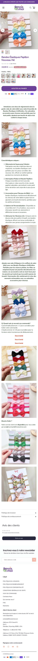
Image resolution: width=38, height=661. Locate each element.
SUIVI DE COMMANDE (10, 593)
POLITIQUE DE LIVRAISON (11, 581)
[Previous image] (3, 30)
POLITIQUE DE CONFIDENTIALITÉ (13, 587)
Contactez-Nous (7, 596)
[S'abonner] (34, 560)
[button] (3, 7)
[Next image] (35, 30)
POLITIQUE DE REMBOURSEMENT (13, 584)
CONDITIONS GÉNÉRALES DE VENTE (14, 590)
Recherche (6, 606)
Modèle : (4, 72)
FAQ (4, 603)
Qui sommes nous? (8, 599)
